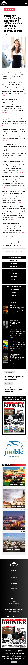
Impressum (14, 577)
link (23, 232)
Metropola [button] (14, 283)
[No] (26, 656)
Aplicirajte (4, 112)
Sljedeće (7, 383)
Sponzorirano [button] (14, 289)
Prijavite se (5, 157)
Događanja (14, 588)
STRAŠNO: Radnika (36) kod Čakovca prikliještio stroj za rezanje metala (17, 344)
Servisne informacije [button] (14, 286)
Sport (14, 590)
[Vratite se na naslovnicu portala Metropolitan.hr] (4, 3)
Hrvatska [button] (14, 273)
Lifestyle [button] (14, 279)
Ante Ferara (17, 34)
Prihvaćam (14, 662)
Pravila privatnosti (14, 603)
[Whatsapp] (21, 251)
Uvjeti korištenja (14, 601)
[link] (10, 611)
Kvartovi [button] (14, 276)
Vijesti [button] (14, 299)
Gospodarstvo (14, 586)
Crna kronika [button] (14, 260)
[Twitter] (16, 251)
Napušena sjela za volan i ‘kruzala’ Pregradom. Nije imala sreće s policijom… (17, 360)
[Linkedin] (18, 251)
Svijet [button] (14, 296)
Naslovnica (14, 573)
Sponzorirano (9, 9)
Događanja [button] (14, 263)
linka (3, 95)
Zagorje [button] (13, 302)
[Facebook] (13, 251)
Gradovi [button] (14, 270)
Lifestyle (14, 593)
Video (14, 595)
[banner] (5, 309)
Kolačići (14, 606)
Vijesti (14, 575)
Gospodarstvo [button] (14, 267)
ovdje (3, 187)
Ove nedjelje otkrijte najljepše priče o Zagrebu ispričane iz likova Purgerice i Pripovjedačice (14, 377)
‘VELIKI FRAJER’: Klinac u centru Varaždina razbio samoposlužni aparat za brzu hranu (17, 310)
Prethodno (10, 372)
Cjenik (14, 580)
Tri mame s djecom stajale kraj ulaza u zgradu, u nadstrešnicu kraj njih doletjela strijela (14, 389)
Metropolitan (12, 316)
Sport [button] (14, 292)
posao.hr (16, 71)
